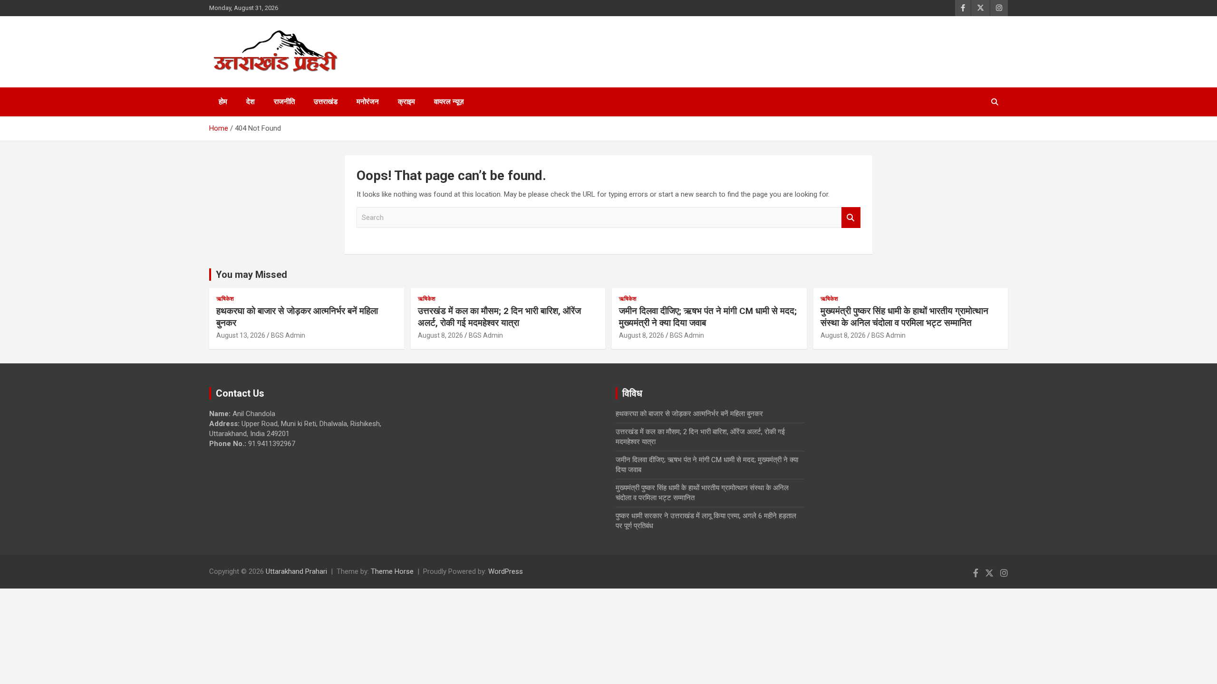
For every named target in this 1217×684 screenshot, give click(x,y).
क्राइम (406, 101)
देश (250, 101)
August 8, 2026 (440, 335)
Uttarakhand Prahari (296, 571)
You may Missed (251, 274)
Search (850, 217)
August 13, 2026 (240, 335)
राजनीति (284, 101)
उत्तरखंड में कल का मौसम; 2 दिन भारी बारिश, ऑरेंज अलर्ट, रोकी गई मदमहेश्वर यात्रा (499, 316)
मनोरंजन (368, 101)
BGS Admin (288, 335)
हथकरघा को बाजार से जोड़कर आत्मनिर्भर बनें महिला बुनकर (689, 413)
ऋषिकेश (225, 298)
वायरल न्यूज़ (449, 101)
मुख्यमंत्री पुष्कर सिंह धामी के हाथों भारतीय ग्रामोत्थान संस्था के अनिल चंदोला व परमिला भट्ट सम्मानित (904, 316)
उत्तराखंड (326, 101)
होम (223, 101)
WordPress (505, 571)
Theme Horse (392, 571)
